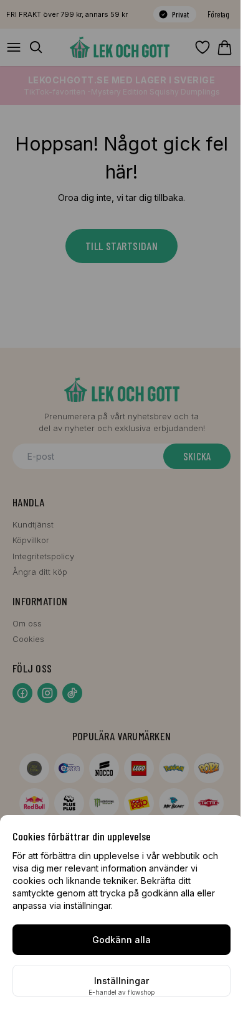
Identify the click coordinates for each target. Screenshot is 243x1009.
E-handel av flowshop (121, 992)
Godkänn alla (121, 939)
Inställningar (121, 980)
